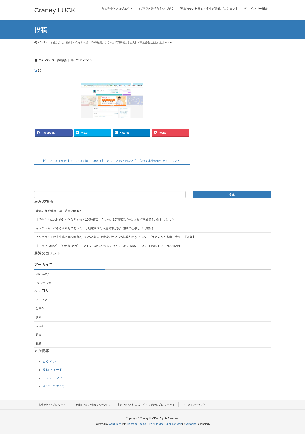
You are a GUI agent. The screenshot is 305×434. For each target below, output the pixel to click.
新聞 (38, 317)
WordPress (115, 424)
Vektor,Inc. (191, 424)
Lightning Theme (136, 424)
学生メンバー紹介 (193, 404)
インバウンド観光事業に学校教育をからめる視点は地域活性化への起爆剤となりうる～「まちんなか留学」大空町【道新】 (115, 237)
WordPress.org (54, 386)
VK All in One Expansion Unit (165, 424)
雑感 (38, 343)
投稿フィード (52, 370)
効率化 (40, 308)
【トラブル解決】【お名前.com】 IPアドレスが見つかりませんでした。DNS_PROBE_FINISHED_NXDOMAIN (108, 245)
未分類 (40, 326)
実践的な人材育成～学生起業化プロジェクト (146, 404)
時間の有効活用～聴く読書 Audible (58, 210)
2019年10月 (43, 282)
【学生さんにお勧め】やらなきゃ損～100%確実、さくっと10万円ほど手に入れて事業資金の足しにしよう (110, 160)
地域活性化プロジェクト (54, 404)
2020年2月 (43, 274)
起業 (38, 334)
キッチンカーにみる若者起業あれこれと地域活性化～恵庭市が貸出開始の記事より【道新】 (95, 228)
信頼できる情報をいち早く (93, 404)
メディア (41, 299)
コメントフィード (56, 378)
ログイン (49, 361)
